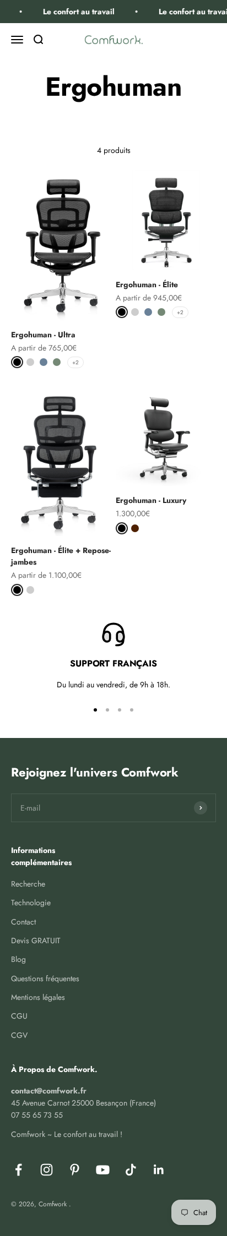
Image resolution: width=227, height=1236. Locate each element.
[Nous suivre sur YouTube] (102, 1169)
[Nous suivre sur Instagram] (46, 1169)
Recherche (28, 883)
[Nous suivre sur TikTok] (130, 1169)
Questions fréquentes (45, 978)
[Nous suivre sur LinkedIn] (159, 1169)
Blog (18, 959)
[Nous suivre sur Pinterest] (74, 1169)
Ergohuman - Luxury (151, 500)
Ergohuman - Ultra (43, 334)
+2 (75, 362)
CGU (19, 1015)
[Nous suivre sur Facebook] (18, 1169)
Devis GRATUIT (36, 940)
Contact (23, 921)
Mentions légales (38, 997)
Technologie (31, 902)
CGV (19, 1035)
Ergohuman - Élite (147, 284)
